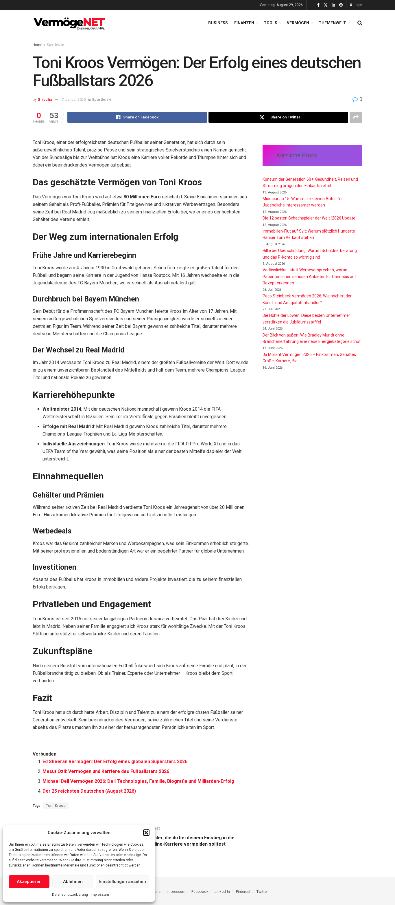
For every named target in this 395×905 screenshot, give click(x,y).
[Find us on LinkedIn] (333, 5)
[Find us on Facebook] (318, 5)
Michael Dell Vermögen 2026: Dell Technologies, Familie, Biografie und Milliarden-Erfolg (138, 781)
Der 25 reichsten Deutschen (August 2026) (89, 791)
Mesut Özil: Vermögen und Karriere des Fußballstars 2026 (106, 771)
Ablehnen (73, 881)
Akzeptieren (29, 881)
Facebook (199, 891)
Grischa (45, 99)
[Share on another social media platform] (356, 117)
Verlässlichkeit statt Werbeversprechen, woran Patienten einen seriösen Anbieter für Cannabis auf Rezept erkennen (309, 276)
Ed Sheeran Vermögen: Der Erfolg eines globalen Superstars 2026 (115, 761)
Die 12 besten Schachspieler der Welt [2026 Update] (310, 218)
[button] (146, 832)
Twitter (262, 891)
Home (37, 45)
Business (218, 23)
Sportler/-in (55, 45)
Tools (270, 23)
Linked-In (222, 891)
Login (357, 5)
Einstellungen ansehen (122, 881)
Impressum (100, 895)
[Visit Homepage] (70, 22)
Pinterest (243, 891)
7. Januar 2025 (74, 99)
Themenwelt (332, 23)
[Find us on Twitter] (326, 5)
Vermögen (298, 23)
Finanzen (244, 23)
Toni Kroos (56, 806)
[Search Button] (359, 23)
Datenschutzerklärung (70, 895)
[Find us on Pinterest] (341, 5)
